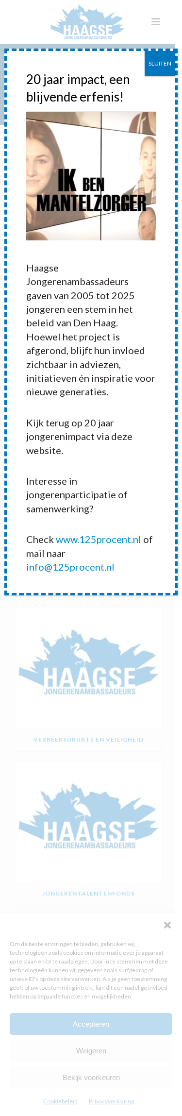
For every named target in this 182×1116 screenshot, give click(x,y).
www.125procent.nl (98, 539)
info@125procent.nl (70, 567)
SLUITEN (160, 63)
